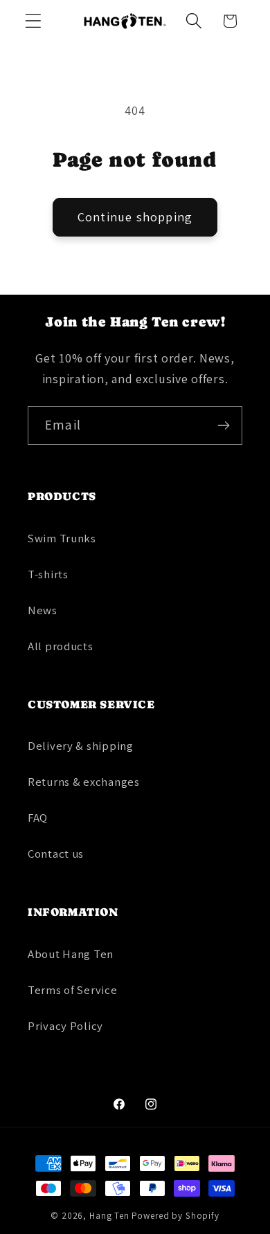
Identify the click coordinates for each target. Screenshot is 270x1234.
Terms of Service (73, 989)
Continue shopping (135, 217)
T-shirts (48, 574)
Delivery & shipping (81, 745)
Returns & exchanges (84, 781)
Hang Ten (109, 1216)
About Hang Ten (71, 953)
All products (60, 646)
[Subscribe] (223, 425)
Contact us (56, 853)
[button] (33, 21)
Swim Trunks (62, 538)
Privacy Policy (65, 1025)
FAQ (38, 817)
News (42, 610)
